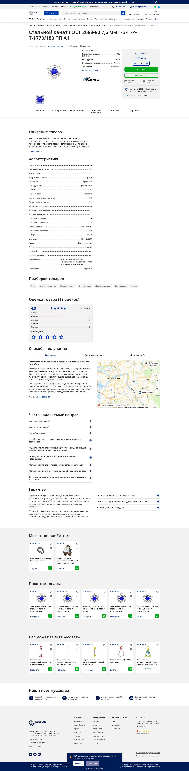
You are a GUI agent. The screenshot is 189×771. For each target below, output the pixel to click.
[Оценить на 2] (40, 337)
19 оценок (59, 46)
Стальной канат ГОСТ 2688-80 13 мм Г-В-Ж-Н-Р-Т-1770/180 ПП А (147, 609)
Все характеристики (90, 70)
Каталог (96, 721)
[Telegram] (35, 754)
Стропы (90, 19)
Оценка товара (77, 110)
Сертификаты (79, 725)
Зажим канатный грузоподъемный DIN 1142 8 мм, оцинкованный (67, 560)
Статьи (77, 736)
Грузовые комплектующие (133, 19)
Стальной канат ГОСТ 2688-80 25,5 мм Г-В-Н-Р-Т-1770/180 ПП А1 (121, 609)
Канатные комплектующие (74, 19)
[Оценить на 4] (54, 337)
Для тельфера (85, 286)
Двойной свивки (102, 286)
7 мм (33, 286)
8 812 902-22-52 (43, 397)
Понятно (78, 763)
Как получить (98, 736)
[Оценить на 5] (61, 337)
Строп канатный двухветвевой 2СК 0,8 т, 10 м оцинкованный (40, 662)
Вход (113, 721)
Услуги (64, 7)
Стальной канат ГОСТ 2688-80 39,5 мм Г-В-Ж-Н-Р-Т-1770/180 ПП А (67, 609)
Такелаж (149, 19)
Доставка (54, 7)
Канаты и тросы (55, 19)
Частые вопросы (99, 740)
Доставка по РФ (138, 355)
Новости (77, 732)
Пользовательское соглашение (147, 756)
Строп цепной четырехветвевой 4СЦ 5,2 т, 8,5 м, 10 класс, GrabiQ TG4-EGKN (148, 662)
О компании (34, 7)
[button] (141, 69)
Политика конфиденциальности (148, 753)
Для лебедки (120, 286)
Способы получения (96, 111)
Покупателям (79, 740)
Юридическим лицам (78, 7)
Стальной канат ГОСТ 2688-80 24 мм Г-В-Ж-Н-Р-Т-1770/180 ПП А (41, 609)
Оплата (45, 7)
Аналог (148, 669)
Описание (39, 110)
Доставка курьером (94, 355)
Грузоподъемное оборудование (107, 19)
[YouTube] (39, 754)
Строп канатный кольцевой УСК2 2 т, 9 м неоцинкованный (66, 662)
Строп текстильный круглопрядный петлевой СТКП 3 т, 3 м (93, 662)
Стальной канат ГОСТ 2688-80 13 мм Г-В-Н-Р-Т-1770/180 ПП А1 (94, 609)
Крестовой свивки (47, 286)
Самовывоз (50, 355)
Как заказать (98, 729)
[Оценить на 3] (47, 337)
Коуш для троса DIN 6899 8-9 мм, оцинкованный (41, 559)
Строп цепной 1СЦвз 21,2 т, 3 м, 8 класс (121, 661)
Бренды (77, 729)
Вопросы (115, 110)
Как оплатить (98, 732)
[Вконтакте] (30, 754)
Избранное (116, 725)
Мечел (134, 286)
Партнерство (98, 743)
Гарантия (134, 110)
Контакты (94, 7)
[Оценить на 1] (33, 337)
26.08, (139, 95)
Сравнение (116, 729)
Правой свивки (67, 286)
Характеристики (58, 110)
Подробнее (92, 763)
